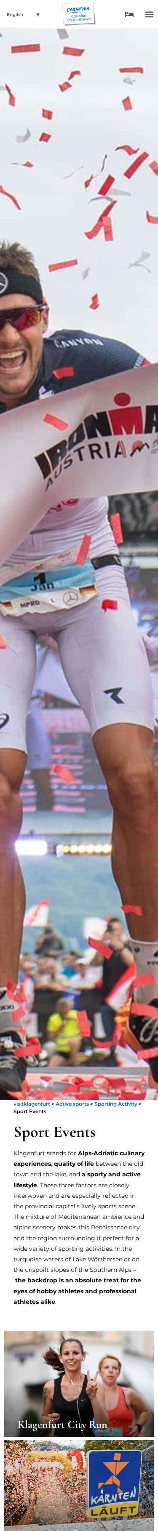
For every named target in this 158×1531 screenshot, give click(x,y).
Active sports (72, 1104)
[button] (149, 14)
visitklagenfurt (31, 1104)
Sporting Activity (115, 1104)
